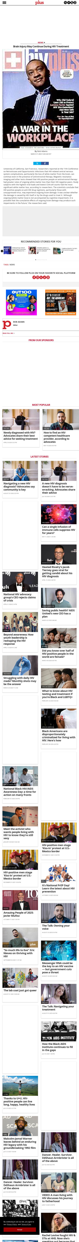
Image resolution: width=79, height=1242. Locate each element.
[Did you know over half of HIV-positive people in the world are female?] (59, 638)
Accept (19, 1229)
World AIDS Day (8, 868)
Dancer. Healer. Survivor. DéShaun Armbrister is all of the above (19, 1185)
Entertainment (47, 563)
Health (5, 825)
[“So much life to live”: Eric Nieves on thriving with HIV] (20, 938)
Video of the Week (48, 1191)
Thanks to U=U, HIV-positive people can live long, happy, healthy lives (19, 1101)
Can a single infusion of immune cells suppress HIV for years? (58, 530)
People (5, 908)
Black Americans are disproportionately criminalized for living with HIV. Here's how (58, 736)
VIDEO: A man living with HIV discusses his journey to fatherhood (57, 1198)
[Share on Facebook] (45, 163)
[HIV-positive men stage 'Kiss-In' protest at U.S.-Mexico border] (20, 860)
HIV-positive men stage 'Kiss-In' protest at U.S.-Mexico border (17, 875)
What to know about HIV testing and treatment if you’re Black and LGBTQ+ (57, 694)
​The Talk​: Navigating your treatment (58, 1008)
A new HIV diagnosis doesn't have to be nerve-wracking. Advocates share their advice (58, 488)
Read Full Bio (8, 333)
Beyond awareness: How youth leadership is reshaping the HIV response (18, 639)
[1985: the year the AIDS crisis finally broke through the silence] (20, 1210)
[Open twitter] (71, 2)
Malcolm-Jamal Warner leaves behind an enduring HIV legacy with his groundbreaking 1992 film (19, 1143)
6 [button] (43, 259)
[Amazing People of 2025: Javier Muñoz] (20, 900)
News (40, 42)
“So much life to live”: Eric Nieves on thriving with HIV (18, 953)
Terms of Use (26, 1224)
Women (44, 646)
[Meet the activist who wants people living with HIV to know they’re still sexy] (20, 816)
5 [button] (42, 259)
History (44, 1040)
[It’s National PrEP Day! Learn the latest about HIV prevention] (59, 873)
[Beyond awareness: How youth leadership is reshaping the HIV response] (20, 622)
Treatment (7, 674)
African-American (9, 785)
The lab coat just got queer (20, 990)
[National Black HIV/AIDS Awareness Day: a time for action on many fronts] (20, 776)
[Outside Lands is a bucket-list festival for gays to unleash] (32, 250)
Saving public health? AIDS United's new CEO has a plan (58, 613)
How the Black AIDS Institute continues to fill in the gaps (57, 1047)
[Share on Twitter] (37, 163)
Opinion (6, 630)
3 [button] (39, 259)
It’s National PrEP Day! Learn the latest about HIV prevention (58, 888)
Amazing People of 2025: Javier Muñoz (18, 914)
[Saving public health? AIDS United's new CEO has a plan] (59, 598)
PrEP (43, 881)
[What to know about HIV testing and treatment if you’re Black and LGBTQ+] (59, 678)
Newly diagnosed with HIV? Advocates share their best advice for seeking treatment (20, 435)
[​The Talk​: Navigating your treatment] (59, 994)
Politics (45, 1231)
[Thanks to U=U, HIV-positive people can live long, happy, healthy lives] (20, 1086)
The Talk (6, 428)
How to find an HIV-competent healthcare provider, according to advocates (57, 437)
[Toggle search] (65, 2)
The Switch (7, 946)
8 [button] (46, 259)
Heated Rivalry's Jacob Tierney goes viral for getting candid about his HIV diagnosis (57, 572)
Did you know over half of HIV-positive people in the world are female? (58, 653)
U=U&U (5, 1094)
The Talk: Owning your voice (56, 927)
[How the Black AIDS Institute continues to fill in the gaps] (59, 1031)
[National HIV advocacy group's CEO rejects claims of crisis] (20, 582)
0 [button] (35, 259)
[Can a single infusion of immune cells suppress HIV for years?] (59, 514)
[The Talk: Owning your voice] (59, 913)
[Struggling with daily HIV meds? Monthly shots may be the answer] (20, 665)
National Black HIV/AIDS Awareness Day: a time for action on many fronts (19, 791)
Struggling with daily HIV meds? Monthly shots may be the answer (19, 681)
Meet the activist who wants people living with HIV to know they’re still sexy (18, 833)
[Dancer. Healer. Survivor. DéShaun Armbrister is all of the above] (20, 1169)
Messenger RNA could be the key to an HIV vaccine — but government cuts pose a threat (57, 968)
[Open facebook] (68, 2)
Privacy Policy (12, 1224)
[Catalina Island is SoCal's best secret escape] (57, 250)
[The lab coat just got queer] (20, 978)
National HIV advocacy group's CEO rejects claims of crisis (19, 597)
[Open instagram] (75, 2)
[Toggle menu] (4, 2)
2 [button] (38, 259)
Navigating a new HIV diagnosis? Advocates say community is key (19, 486)
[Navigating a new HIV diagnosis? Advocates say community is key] (20, 471)
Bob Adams (42, 151)
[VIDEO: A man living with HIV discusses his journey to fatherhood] (59, 1182)
